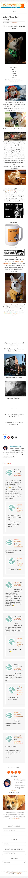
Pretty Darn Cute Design (15, 872)
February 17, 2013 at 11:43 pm (20, 644)
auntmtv (16, 712)
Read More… (14, 790)
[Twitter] (15, 772)
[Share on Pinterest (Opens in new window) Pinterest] (8, 437)
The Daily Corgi (13, 5)
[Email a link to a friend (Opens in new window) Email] (16, 437)
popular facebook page (11, 191)
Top (26, 876)
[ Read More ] (15, 818)
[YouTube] (19, 772)
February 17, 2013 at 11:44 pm (20, 692)
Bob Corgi (19, 504)
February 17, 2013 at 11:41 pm (20, 563)
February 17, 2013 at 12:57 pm (17, 475)
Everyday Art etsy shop (10, 313)
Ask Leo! (19, 873)
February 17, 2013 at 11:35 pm (20, 510)
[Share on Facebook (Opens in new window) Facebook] (5, 437)
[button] (14, 12)
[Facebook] (8, 772)
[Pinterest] (12, 772)
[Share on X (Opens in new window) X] (12, 437)
